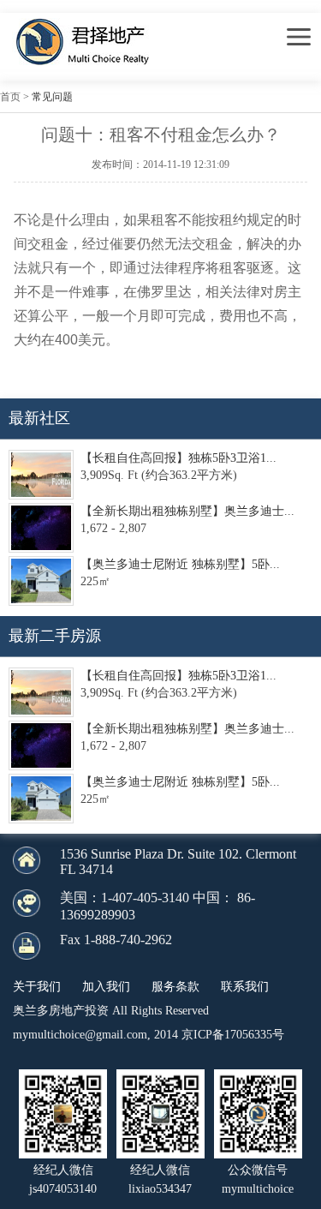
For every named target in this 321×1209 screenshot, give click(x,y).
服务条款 (175, 986)
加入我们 (106, 986)
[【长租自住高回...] (41, 475)
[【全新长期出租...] (41, 528)
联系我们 (245, 986)
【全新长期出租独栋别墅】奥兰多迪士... (187, 511)
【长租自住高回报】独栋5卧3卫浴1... (178, 458)
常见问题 (52, 97)
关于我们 (37, 986)
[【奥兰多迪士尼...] (41, 581)
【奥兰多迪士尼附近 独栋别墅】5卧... (180, 564)
